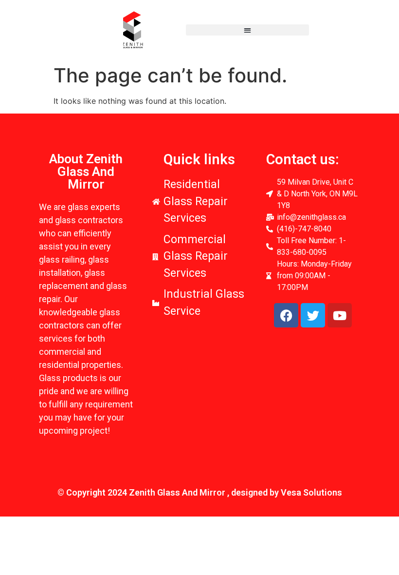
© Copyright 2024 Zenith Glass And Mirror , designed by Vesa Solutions (199, 492)
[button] (247, 30)
